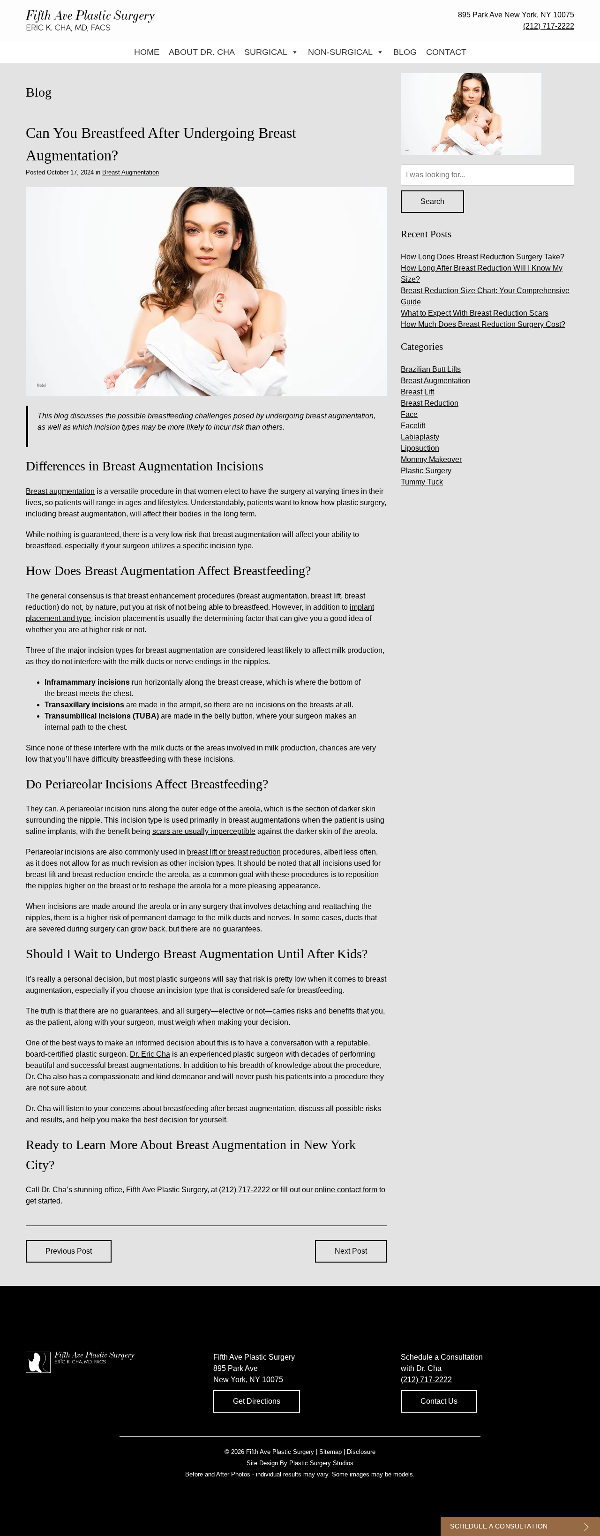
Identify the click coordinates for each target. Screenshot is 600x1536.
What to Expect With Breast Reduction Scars (474, 313)
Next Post (351, 1251)
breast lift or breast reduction (234, 852)
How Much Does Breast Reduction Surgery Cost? (483, 324)
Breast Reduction (429, 403)
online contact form (346, 1190)
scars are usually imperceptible (203, 831)
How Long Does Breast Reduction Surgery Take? (482, 257)
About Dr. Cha (202, 52)
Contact (446, 52)
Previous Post (68, 1251)
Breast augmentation (60, 491)
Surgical (265, 52)
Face (409, 414)
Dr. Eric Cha (150, 1054)
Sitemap (330, 1451)
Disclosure (361, 1451)
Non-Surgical (340, 52)
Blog (405, 52)
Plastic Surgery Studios (321, 1463)
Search (432, 201)
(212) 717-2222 (548, 26)
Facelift (413, 426)
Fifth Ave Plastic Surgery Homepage (90, 20)
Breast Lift (417, 392)
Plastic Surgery (426, 471)
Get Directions (256, 1401)
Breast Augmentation (130, 172)
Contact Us (439, 1401)
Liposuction (420, 448)
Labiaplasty (420, 437)
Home (146, 52)
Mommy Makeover (431, 459)
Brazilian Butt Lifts (431, 369)
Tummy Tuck (422, 482)
